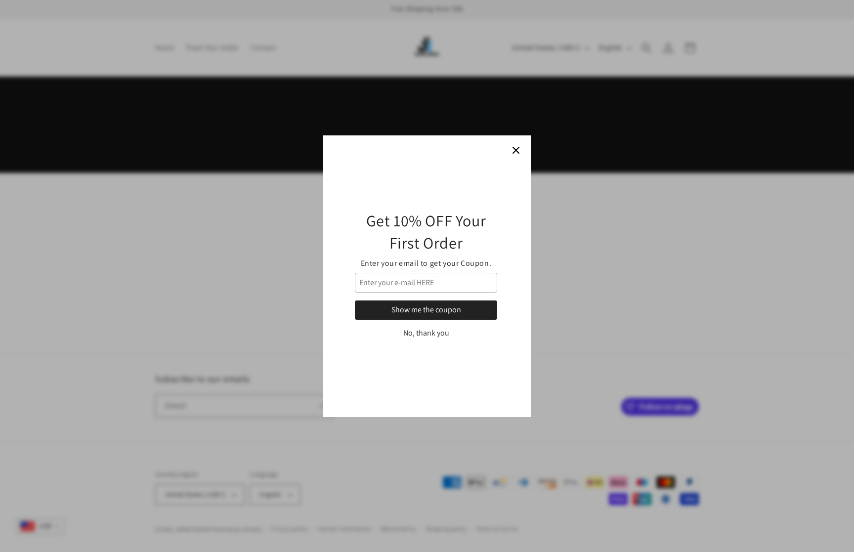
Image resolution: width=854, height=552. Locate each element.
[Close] (516, 150)
